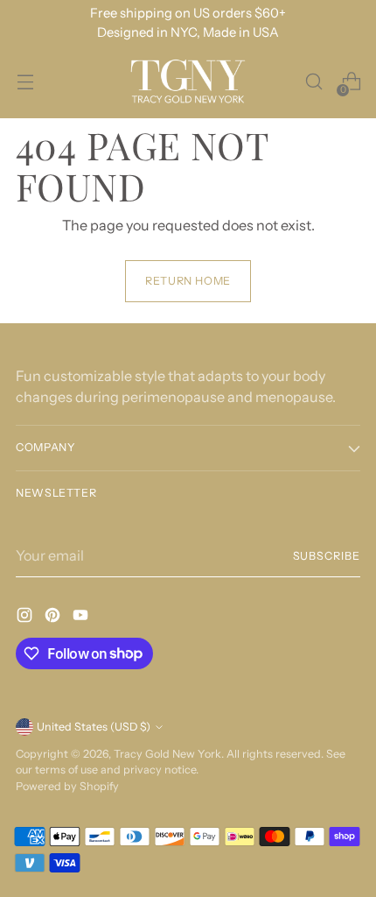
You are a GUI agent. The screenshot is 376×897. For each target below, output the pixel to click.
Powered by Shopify (67, 786)
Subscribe (327, 555)
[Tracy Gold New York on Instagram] (26, 617)
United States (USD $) (93, 726)
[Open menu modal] (25, 82)
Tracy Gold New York (167, 753)
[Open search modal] (313, 82)
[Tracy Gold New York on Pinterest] (54, 617)
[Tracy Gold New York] (188, 82)
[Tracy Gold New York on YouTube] (82, 617)
